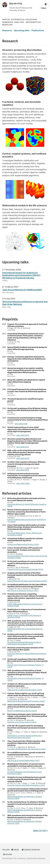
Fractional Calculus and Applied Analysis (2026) (25, 569)
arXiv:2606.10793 (22, 435)
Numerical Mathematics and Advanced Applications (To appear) (26, 520)
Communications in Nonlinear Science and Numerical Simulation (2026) (27, 557)
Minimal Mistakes (39, 858)
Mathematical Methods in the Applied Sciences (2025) (25, 630)
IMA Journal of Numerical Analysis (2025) (22, 590)
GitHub (8, 854)
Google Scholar (32, 850)
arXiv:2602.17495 (22, 470)
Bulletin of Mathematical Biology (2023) (22, 711)
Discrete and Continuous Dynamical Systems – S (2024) (25, 666)
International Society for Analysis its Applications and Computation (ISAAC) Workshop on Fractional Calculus (21, 275)
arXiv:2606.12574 (22, 447)
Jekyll (29, 858)
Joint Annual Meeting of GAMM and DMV (22, 290)
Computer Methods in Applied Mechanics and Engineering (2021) (24, 773)
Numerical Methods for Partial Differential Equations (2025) (26, 654)
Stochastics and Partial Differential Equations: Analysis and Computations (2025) (24, 643)
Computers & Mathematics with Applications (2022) (26, 749)
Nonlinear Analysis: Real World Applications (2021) (26, 785)
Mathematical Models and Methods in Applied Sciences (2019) (24, 797)
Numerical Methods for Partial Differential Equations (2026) (26, 505)
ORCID (16, 850)
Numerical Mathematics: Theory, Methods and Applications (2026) (24, 534)
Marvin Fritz (15, 3)
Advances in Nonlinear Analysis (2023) (21, 722)
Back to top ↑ (40, 831)
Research (7, 30)
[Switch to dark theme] (46, 4)
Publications (38, 30)
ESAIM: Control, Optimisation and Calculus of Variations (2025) (24, 616)
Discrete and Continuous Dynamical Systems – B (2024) (25, 679)
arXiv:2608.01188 (21, 424)
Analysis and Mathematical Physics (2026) (23, 544)
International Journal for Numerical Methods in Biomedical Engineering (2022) (24, 736)
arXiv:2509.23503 (23, 483)
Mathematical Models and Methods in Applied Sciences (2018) (24, 822)
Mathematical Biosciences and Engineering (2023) (26, 701)
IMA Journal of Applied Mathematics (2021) (23, 760)
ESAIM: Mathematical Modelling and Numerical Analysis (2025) (24, 605)
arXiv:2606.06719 (22, 458)
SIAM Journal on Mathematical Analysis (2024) (24, 690)
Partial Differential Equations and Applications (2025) (27, 581)
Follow (43, 8)
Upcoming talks (21, 30)
